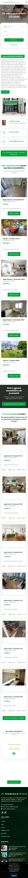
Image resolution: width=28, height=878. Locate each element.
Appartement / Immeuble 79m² (13, 456)
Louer (2, 824)
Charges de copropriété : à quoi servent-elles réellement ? (17, 853)
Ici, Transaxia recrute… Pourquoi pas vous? (14, 153)
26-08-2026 (12, 849)
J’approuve (14, 875)
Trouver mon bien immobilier (14, 718)
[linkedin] (5, 812)
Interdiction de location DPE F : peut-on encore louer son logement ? (17, 860)
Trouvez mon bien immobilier (14, 404)
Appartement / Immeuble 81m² (13, 552)
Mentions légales (14, 873)
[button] (14, 26)
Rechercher (14, 40)
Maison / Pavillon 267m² (11, 239)
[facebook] (2, 812)
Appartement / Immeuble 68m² (13, 697)
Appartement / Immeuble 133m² (14, 279)
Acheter (3, 821)
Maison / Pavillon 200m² (11, 360)
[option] (14, 750)
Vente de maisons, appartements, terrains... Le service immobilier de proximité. (14, 10)
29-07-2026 (12, 856)
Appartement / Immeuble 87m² (13, 200)
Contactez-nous (5, 836)
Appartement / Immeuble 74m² (13, 648)
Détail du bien (14, 213)
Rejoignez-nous (5, 830)
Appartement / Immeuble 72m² (13, 600)
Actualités (3, 833)
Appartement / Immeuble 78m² (14, 320)
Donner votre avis (14, 782)
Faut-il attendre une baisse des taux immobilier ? (17, 847)
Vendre (3, 827)
